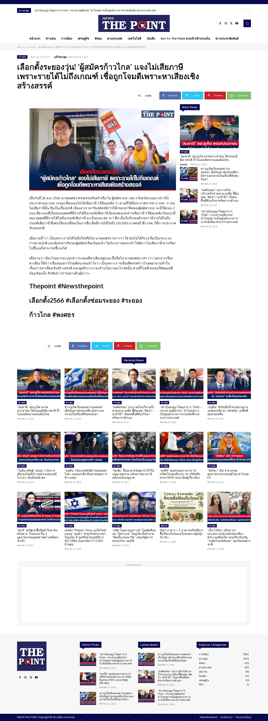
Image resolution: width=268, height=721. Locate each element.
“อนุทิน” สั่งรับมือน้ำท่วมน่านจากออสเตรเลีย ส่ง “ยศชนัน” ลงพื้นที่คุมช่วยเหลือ (76, 10)
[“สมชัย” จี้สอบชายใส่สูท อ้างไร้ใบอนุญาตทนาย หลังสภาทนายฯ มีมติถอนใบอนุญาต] (134, 447)
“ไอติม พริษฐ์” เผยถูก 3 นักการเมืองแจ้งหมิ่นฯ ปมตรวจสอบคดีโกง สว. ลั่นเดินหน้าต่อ (37, 474)
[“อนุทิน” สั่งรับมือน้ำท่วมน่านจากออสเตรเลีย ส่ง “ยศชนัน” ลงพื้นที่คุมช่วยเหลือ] (229, 383)
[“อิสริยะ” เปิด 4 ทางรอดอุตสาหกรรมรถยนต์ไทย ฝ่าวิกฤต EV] (229, 447)
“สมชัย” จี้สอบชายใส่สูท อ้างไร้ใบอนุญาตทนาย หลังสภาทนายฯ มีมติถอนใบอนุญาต (133, 474)
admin (184, 164)
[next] (248, 10)
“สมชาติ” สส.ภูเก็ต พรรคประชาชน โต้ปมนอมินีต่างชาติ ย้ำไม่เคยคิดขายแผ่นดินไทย (209, 158)
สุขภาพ (164, 525)
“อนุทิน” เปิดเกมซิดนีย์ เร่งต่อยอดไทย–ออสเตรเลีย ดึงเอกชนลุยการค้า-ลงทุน (86, 474)
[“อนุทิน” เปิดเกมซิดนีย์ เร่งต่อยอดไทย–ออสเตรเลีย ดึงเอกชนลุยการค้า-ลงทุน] (86, 447)
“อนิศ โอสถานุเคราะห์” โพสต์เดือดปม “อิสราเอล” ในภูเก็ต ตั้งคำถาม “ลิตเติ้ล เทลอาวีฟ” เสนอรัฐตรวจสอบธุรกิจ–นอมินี (134, 535)
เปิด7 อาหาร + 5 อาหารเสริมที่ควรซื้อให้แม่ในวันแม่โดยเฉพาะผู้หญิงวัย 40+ (181, 533)
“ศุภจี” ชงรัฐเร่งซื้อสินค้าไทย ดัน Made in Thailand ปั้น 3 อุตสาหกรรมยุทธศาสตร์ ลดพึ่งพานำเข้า (38, 535)
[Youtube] (237, 23)
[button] (247, 23)
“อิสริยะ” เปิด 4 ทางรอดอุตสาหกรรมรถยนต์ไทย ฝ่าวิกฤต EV (228, 474)
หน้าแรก (21, 47)
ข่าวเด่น (31, 47)
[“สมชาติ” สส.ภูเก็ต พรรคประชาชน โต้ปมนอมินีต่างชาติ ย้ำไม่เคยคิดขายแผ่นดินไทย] (209, 131)
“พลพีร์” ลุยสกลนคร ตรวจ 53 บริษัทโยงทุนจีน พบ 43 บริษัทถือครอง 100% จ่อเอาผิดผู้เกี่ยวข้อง (180, 474)
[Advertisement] (134, 594)
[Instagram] (226, 23)
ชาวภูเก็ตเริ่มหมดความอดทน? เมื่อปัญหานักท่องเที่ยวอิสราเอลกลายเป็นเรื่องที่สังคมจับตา (219, 174)
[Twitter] (231, 23)
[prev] (242, 10)
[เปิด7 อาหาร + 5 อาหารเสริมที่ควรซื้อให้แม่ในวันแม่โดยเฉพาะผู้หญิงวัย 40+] (181, 507)
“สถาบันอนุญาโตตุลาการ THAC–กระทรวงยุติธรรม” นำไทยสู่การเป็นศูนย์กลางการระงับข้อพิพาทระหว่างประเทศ (219, 216)
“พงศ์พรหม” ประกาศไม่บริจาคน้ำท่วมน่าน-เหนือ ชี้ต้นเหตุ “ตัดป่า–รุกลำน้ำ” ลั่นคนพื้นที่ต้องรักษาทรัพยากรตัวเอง (220, 195)
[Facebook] (220, 23)
